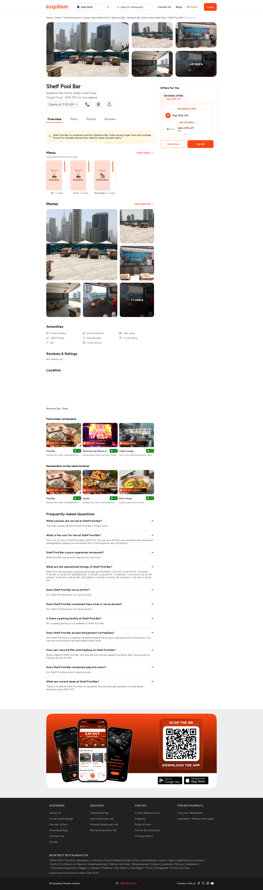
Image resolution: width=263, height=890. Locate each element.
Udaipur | (95, 868)
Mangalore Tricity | (167, 868)
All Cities (184, 868)
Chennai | (98, 860)
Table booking (99, 813)
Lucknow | (198, 860)
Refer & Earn (143, 824)
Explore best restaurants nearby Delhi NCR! (74, 872)
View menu (143, 152)
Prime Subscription (147, 813)
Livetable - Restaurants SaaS (195, 818)
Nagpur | (84, 868)
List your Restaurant (190, 813)
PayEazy (140, 818)
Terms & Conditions (147, 830)
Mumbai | (71, 860)
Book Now (173, 144)
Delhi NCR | (57, 860)
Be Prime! (192, 6)
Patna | (114, 864)
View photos (142, 204)
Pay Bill (201, 144)
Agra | (172, 860)
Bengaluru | (84, 860)
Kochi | (54, 864)
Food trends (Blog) (61, 818)
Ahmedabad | (149, 860)
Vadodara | (192, 864)
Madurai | (107, 868)
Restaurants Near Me (103, 830)
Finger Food (54, 97)
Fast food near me (101, 818)
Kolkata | (118, 860)
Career (53, 842)
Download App (58, 830)
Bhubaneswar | (141, 864)
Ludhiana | (168, 864)
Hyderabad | (184, 860)
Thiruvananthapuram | (64, 868)
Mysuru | (180, 864)
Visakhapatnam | (98, 864)
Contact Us (164, 6)
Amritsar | (125, 864)
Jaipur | (163, 860)
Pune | (108, 860)
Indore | (156, 864)
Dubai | (128, 860)
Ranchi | (82, 864)
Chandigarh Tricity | (141, 868)
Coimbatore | (68, 864)
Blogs (179, 6)
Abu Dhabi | (121, 868)
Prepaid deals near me (104, 824)
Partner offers (58, 824)
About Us (55, 813)
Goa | (136, 860)
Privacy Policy (144, 836)
